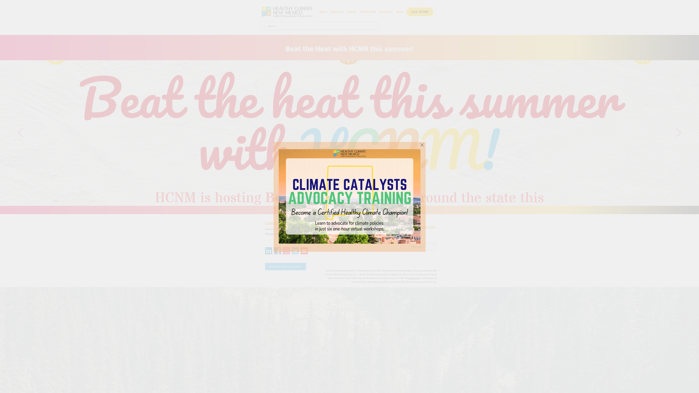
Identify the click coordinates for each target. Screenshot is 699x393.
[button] (422, 145)
